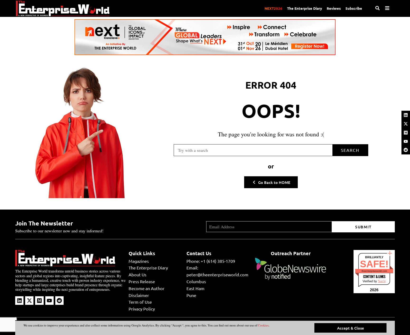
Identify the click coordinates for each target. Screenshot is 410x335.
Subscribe (353, 8)
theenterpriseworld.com (374, 271)
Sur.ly (382, 281)
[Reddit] (405, 150)
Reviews (334, 8)
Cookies (263, 325)
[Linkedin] (405, 115)
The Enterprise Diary (304, 8)
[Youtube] (405, 141)
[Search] (377, 8)
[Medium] (405, 132)
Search (350, 150)
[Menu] (387, 8)
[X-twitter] (405, 124)
